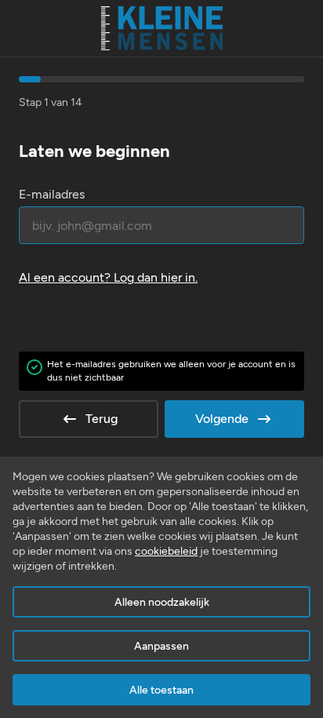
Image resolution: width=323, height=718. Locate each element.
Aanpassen (161, 646)
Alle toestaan (161, 690)
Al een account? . (108, 277)
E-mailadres (52, 194)
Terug (101, 418)
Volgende (222, 418)
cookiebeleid (166, 551)
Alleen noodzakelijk (161, 602)
